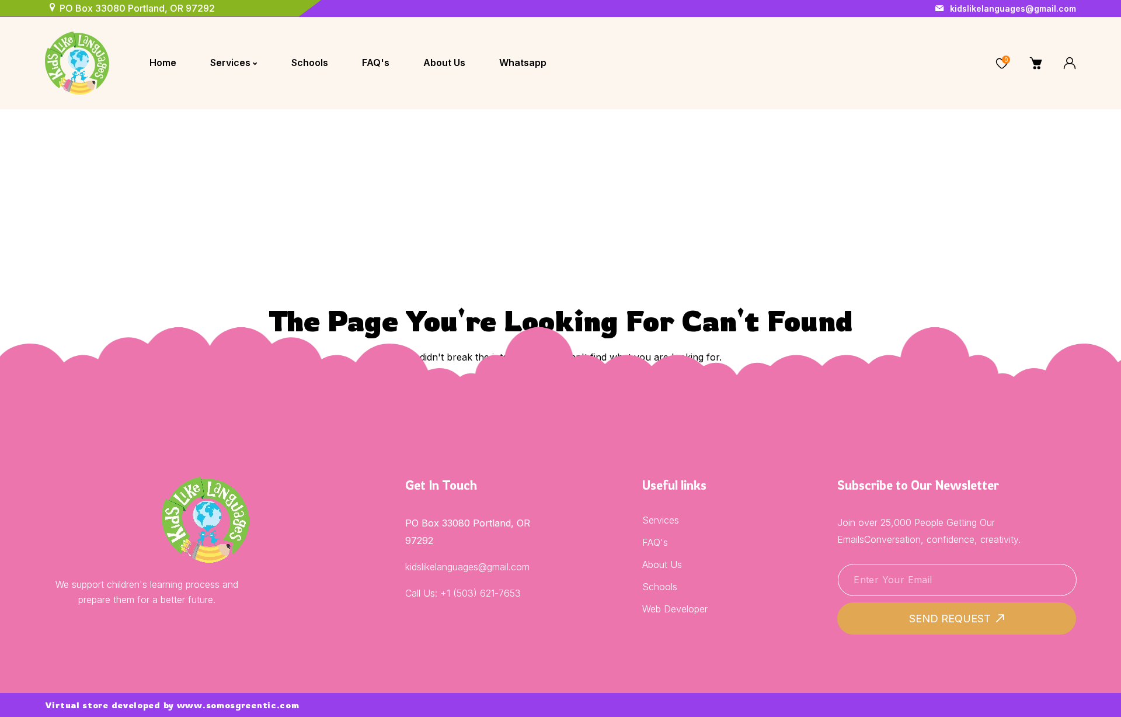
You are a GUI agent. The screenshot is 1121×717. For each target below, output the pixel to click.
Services (660, 520)
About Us (662, 564)
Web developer (675, 609)
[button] (967, 63)
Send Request (950, 618)
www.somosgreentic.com (238, 705)
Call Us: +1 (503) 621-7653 (463, 593)
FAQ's (655, 542)
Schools (659, 587)
